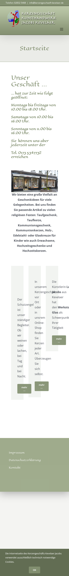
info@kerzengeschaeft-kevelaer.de (46, 2)
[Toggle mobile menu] (62, 29)
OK (34, 570)
